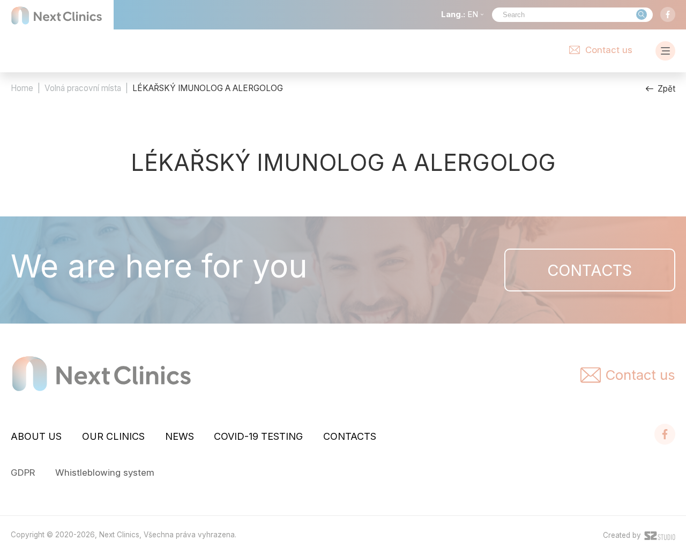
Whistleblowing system (104, 472)
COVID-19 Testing (258, 436)
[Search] (641, 14)
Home (22, 88)
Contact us (608, 49)
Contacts (589, 270)
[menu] (665, 51)
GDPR (23, 472)
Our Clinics (113, 436)
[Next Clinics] (57, 15)
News (179, 436)
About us (36, 436)
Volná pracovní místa (82, 88)
